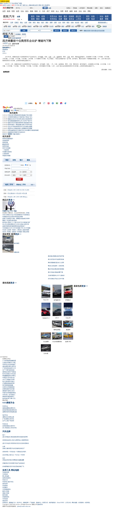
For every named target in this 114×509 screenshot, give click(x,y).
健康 (71, 11)
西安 (68, 22)
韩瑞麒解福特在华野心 (9, 375)
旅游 (75, 11)
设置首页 (5, 502)
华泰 (9, 460)
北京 (7, 417)
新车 (33, 16)
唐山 (21, 22)
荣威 (7, 466)
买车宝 (71, 19)
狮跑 (8, 408)
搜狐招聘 (25, 502)
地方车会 (5, 415)
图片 (65, 16)
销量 (43, 19)
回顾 (96, 8)
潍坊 (47, 22)
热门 (3, 435)
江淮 (50, 57)
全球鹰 (13, 460)
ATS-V (57, 318)
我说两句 (47, 5)
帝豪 (4, 463)
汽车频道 (18, 34)
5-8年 (20, 197)
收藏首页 (107, 8)
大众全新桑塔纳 (57, 341)
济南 (30, 22)
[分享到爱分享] (65, 103)
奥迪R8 (68, 329)
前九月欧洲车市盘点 (8, 381)
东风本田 (5, 451)
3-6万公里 (24, 193)
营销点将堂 (25, 232)
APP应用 (82, 8)
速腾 (4, 412)
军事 (13, 11)
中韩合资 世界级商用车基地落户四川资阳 (20, 115)
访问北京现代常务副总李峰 (15, 216)
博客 (39, 5)
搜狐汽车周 (87, 30)
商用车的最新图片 (7, 138)
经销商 (71, 16)
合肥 (86, 22)
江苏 (9, 419)
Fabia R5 (68, 318)
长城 (4, 466)
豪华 (63, 26)
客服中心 (38, 502)
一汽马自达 (11, 451)
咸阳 (4, 417)
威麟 (22, 460)
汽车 (18, 5)
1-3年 (13, 197)
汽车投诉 (5, 474)
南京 (82, 22)
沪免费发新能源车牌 (8, 383)
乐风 (15, 410)
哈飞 (18, 463)
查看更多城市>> (103, 22)
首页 (4, 11)
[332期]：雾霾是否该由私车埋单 (20, 218)
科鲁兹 (8, 410)
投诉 (93, 19)
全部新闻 (81, 502)
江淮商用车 (5, 154)
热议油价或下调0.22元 (8, 398)
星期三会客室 (6, 218)
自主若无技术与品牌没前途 (56, 259)
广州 (9, 421)
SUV (82, 26)
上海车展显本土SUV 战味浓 (56, 275)
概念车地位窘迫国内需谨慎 (56, 269)
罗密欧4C (68, 300)
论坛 (101, 16)
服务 (101, 19)
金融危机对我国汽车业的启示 (16, 132)
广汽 (22, 466)
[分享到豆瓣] (57, 103)
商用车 (24, 34)
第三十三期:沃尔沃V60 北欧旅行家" (19, 222)
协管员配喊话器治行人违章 (56, 262)
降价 (38, 19)
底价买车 (5, 500)
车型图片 (5, 487)
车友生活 (5, 424)
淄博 (51, 22)
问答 (93, 16)
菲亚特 (8, 412)
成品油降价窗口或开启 (9, 366)
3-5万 (13, 190)
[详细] (27, 213)
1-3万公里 (18, 193)
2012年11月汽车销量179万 (15, 228)
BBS (43, 5)
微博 (106, 16)
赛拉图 (15, 412)
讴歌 (15, 437)
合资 (3, 446)
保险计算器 (5, 493)
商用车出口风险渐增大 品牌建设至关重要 (20, 128)
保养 (88, 19)
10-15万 (22, 190)
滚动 (101, 8)
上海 (7, 421)
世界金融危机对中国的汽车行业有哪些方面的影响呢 (23, 130)
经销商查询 (5, 497)
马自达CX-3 (45, 318)
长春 (72, 22)
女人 (27, 5)
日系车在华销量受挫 (8, 387)
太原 (25, 22)
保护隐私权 (52, 502)
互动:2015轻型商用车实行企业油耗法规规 (20, 126)
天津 (11, 22)
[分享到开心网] (48, 103)
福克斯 (12, 410)
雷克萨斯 (25, 437)
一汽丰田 (22, 455)
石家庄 (17, 22)
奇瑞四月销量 (6, 155)
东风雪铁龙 (25, 443)
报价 (60, 16)
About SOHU (60, 502)
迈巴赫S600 (57, 300)
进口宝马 (5, 443)
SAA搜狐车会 (8, 403)
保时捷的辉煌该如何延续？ (17, 226)
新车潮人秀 (5, 222)
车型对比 (53, 19)
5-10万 (18, 190)
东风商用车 (5, 140)
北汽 (14, 224)
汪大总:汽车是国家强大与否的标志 (19, 215)
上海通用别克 (24, 440)
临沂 (42, 22)
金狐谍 (14, 232)
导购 (38, 16)
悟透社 (9, 232)
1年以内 (9, 197)
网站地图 (89, 8)
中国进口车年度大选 (8, 377)
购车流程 (5, 495)
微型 (9, 26)
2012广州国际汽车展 (8, 379)
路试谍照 (16, 243)
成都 (7, 419)
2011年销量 (27, 228)
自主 (3, 458)
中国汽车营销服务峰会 (9, 393)
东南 (19, 466)
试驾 (43, 16)
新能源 (105, 26)
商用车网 (5, 142)
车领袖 (4, 216)
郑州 (63, 22)
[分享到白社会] (44, 103)
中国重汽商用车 (7, 152)
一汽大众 (16, 455)
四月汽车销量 (6, 148)
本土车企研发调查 (7, 224)
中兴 (12, 466)
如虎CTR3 (68, 341)
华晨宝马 (11, 448)
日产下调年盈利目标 (8, 370)
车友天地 (13, 428)
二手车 (78, 19)
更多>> (33, 184)
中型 (40, 26)
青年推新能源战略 (7, 385)
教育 (66, 11)
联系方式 (45, 502)
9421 (13, 426)
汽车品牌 (6, 431)
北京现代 (23, 451)
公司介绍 (68, 502)
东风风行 (22, 463)
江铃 (68, 57)
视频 (30, 5)
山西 (12, 417)
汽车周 (13, 38)
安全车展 (101, 30)
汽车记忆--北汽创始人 (8, 394)
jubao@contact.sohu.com (23, 506)
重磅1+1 (4, 220)
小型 (19, 26)
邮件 (36, 5)
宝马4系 (46, 353)
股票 (36, 11)
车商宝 (68, 8)
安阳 (9, 417)
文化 (80, 11)
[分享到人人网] (53, 103)
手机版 (75, 8)
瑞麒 (19, 460)
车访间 (4, 230)
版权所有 (40, 504)
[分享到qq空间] (40, 103)
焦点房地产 (15, 3)
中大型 (51, 26)
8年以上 (25, 197)
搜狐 (1, 3)
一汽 (54, 57)
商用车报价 (5, 146)
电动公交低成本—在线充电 (56, 266)
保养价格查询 (6, 478)
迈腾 (11, 408)
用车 (88, 16)
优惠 (60, 19)
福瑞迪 (5, 408)
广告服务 (32, 502)
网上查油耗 (5, 476)
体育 (4, 5)
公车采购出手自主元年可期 (56, 278)
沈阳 (55, 22)
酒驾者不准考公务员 (8, 391)
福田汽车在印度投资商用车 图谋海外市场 (20, 122)
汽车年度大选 (95, 30)
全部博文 (87, 502)
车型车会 (5, 406)
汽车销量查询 (6, 489)
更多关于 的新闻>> (11, 134)
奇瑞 (4, 460)
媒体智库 (18, 38)
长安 (79, 57)
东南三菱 (5, 448)
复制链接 (5, 49)
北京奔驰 (5, 455)
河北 (12, 419)
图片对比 (10, 482)
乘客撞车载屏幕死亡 (8, 396)
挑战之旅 (9, 426)
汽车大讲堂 (5, 215)
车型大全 (53, 16)
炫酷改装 (16, 252)
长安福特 (16, 448)
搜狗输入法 (12, 502)
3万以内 (9, 190)
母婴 (61, 11)
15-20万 (27, 190)
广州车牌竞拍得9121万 (9, 368)
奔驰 (11, 412)
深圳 (12, 421)
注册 (49, 8)
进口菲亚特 (11, 443)
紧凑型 (29, 26)
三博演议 (19, 230)
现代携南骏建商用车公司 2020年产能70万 (20, 121)
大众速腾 (46, 341)
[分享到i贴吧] (61, 103)
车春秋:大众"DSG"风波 (9, 211)
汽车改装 (5, 499)
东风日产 (22, 448)
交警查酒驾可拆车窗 (8, 389)
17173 (10, 3)
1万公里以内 (11, 193)
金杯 (58, 57)
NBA (22, 11)
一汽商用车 (5, 150)
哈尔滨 (77, 22)
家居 (24, 5)
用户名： (18, 8)
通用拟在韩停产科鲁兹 (9, 372)
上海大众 (11, 455)
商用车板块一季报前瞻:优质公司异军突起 (20, 124)
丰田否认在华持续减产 (9, 364)
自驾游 (5, 426)
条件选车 (5, 483)
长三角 (5, 428)
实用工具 (6, 470)
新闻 (8, 11)
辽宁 (4, 421)
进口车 (78, 16)
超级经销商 (5, 226)
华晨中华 (13, 463)
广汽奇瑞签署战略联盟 (9, 360)
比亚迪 (21, 224)
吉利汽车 (26, 224)
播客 (33, 5)
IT (15, 5)
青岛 (34, 22)
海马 (17, 460)
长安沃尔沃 (18, 443)
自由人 (9, 428)
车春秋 (14, 230)
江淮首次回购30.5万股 (8, 362)
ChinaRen (5, 3)
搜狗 (20, 3)
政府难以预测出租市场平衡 (56, 256)
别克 (4, 410)
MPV (72, 26)
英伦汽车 (8, 463)
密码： (32, 8)
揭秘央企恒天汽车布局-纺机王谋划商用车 (20, 119)
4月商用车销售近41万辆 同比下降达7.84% (20, 117)
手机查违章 (5, 472)
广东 (4, 419)
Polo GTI (45, 300)
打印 (3, 51)
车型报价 (5, 485)
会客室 (9, 230)
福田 (42, 57)
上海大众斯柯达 (15, 440)
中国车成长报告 (12, 220)
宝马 (14, 408)
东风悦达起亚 (7, 440)
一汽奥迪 (17, 451)
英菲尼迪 (19, 437)
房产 (21, 5)
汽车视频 (19, 232)
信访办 (4, 232)
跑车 (93, 26)
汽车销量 (5, 228)
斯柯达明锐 (57, 329)
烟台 (38, 22)
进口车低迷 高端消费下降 (55, 272)
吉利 (7, 460)
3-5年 (17, 197)
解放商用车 (5, 144)
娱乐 (8, 5)
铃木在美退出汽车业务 (9, 374)
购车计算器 (5, 491)
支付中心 (19, 502)
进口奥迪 (11, 437)
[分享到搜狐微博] (36, 103)
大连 (59, 22)
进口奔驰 (5, 437)
